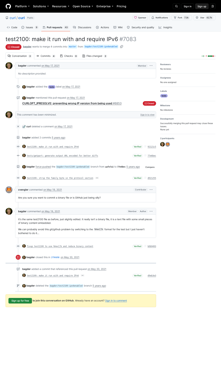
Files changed (98, 55)
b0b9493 (152, 246)
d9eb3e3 (152, 275)
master (72, 46)
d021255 (152, 178)
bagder (27, 46)
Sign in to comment (116, 300)
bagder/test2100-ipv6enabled (101, 46)
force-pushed (43, 166)
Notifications (162, 17)
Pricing (121, 6)
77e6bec (152, 156)
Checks (72, 55)
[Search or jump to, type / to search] (176, 6)
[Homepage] (8, 6)
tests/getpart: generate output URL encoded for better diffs (62, 156)
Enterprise (103, 6)
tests (51, 87)
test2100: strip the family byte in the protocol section (60, 178)
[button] (151, 65)
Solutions (39, 6)
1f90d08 (55, 257)
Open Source (81, 6)
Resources (59, 6)
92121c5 (152, 147)
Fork (183, 17)
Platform (21, 6)
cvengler (23, 189)
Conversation (23, 55)
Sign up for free (20, 300)
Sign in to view (147, 114)
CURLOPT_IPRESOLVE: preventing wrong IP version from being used (72, 103)
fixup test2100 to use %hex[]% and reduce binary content (60, 246)
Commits (49, 55)
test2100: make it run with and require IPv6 (53, 147)
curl (13, 18)
